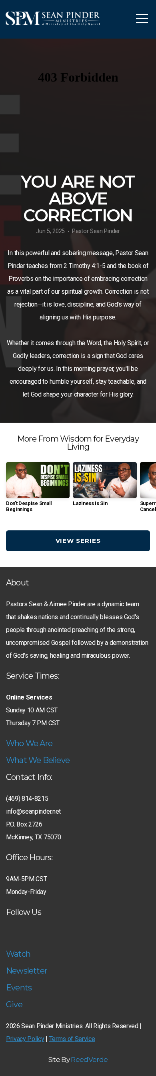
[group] (38, 490)
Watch (18, 954)
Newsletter (26, 971)
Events (19, 987)
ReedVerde (89, 1060)
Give (14, 1004)
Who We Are (29, 743)
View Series (78, 540)
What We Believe (38, 760)
